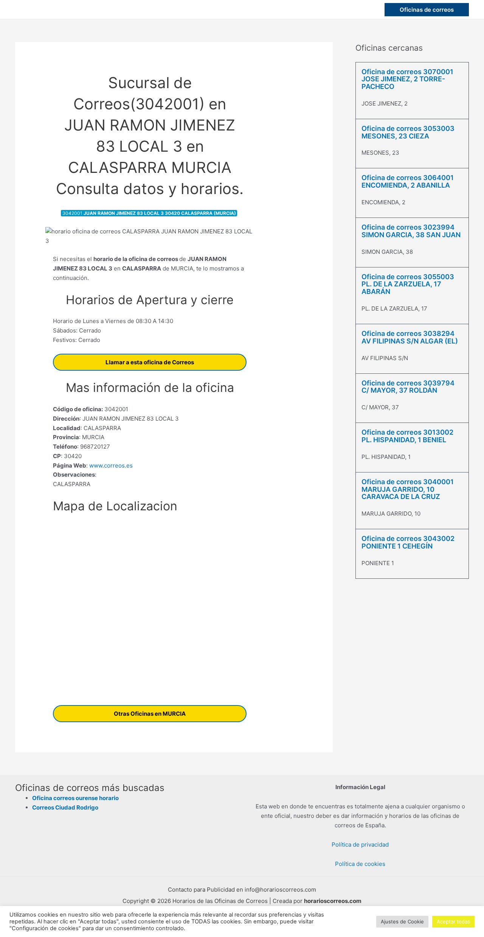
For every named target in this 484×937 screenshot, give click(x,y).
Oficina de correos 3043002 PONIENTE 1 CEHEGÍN (408, 542)
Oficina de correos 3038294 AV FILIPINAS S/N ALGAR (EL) (409, 337)
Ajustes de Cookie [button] (402, 921)
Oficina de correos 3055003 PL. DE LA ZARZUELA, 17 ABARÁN (407, 284)
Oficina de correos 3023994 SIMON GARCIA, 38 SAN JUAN (411, 231)
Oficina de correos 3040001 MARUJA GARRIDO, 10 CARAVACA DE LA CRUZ (407, 489)
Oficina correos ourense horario (75, 798)
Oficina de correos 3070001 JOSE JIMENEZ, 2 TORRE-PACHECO (407, 79)
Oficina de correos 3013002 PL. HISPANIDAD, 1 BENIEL (407, 436)
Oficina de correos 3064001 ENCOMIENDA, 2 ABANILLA (407, 181)
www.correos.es (110, 465)
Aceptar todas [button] (453, 921)
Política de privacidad (360, 844)
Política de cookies (360, 863)
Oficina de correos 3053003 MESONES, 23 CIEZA (408, 132)
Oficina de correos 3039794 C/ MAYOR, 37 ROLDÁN (408, 387)
